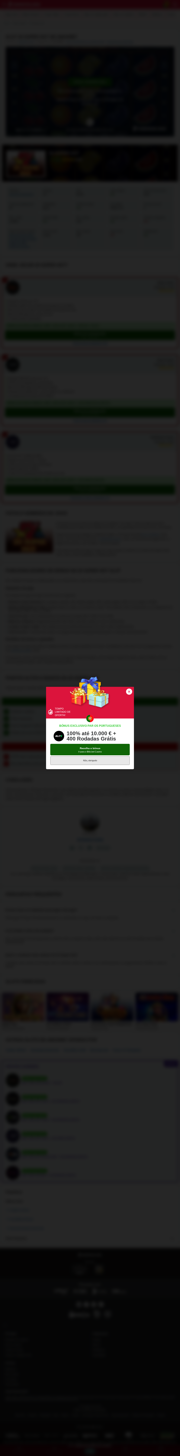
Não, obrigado (90, 760)
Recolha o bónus (90, 750)
